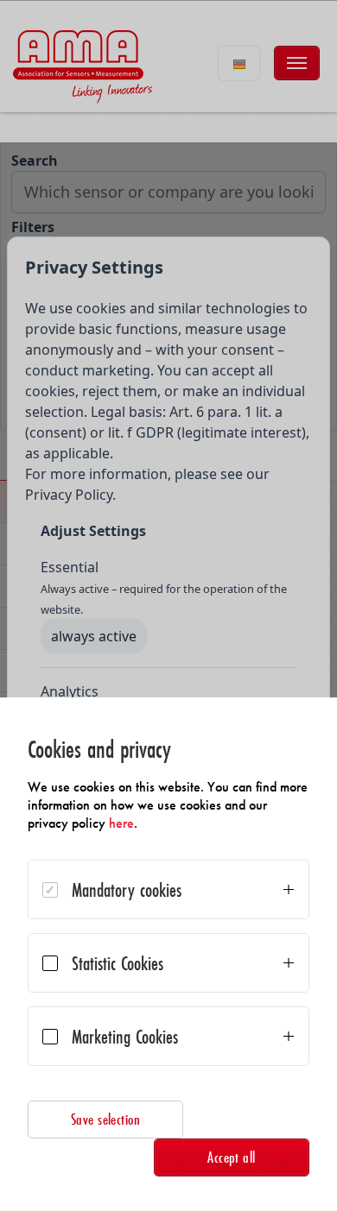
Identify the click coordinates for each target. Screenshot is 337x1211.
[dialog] (168, 954)
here (121, 823)
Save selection (106, 1119)
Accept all (231, 1157)
